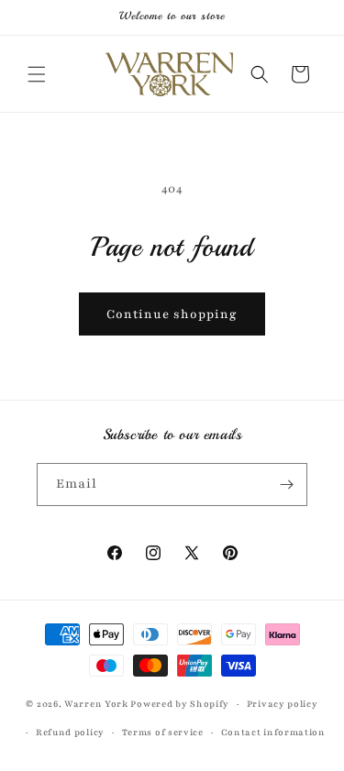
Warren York (97, 704)
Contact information (273, 732)
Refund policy (70, 732)
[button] (37, 74)
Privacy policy (282, 704)
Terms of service (163, 732)
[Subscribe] (286, 484)
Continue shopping (172, 314)
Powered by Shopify (179, 704)
